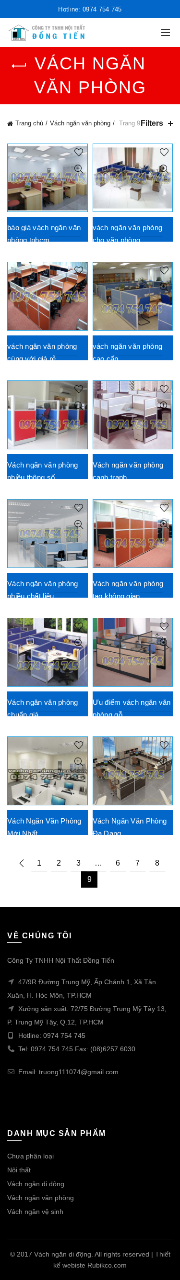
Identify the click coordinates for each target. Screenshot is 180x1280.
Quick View (79, 169)
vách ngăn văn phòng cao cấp (128, 352)
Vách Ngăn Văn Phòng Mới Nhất (44, 827)
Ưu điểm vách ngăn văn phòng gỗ (132, 708)
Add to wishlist (79, 152)
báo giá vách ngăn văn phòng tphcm (44, 233)
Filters (152, 123)
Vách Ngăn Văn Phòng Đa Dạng (130, 827)
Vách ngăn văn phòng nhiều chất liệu (42, 589)
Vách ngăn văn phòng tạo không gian (128, 589)
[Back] (19, 66)
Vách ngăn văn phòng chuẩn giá (42, 708)
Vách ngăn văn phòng (80, 123)
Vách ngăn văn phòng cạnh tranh (128, 471)
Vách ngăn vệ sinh (35, 1211)
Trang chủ (29, 123)
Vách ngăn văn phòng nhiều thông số (42, 471)
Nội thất (19, 1170)
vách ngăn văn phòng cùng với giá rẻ (42, 352)
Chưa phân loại (30, 1156)
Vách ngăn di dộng (35, 1184)
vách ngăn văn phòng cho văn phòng (128, 233)
